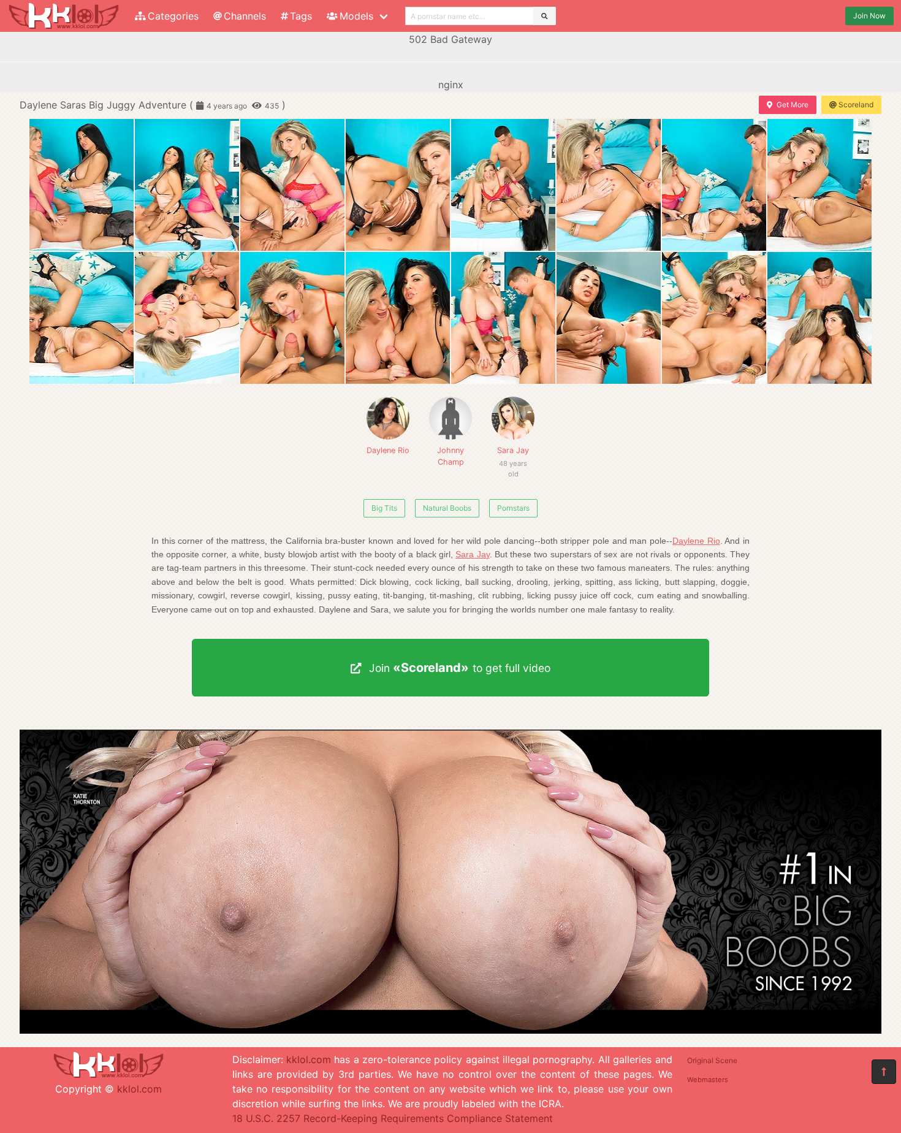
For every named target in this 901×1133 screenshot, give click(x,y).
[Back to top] (884, 1071)
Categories (173, 16)
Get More (792, 104)
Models (356, 16)
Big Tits (384, 508)
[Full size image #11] (398, 318)
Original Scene (712, 1060)
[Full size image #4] (503, 185)
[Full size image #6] (714, 185)
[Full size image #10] (292, 318)
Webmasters (707, 1079)
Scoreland (855, 104)
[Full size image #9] (187, 318)
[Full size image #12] (503, 318)
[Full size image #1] (187, 185)
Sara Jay (513, 457)
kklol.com (139, 1089)
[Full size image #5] (609, 185)
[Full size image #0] (81, 185)
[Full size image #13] (609, 318)
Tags (301, 16)
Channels (245, 16)
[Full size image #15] (819, 318)
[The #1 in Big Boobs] (450, 1030)
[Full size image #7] (819, 185)
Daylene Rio (388, 450)
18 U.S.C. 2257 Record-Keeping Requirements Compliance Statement (392, 1118)
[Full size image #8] (81, 318)
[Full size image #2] (292, 185)
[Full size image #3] (398, 185)
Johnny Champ (450, 456)
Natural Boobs (447, 508)
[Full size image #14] (714, 318)
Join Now (869, 15)
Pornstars (513, 508)
